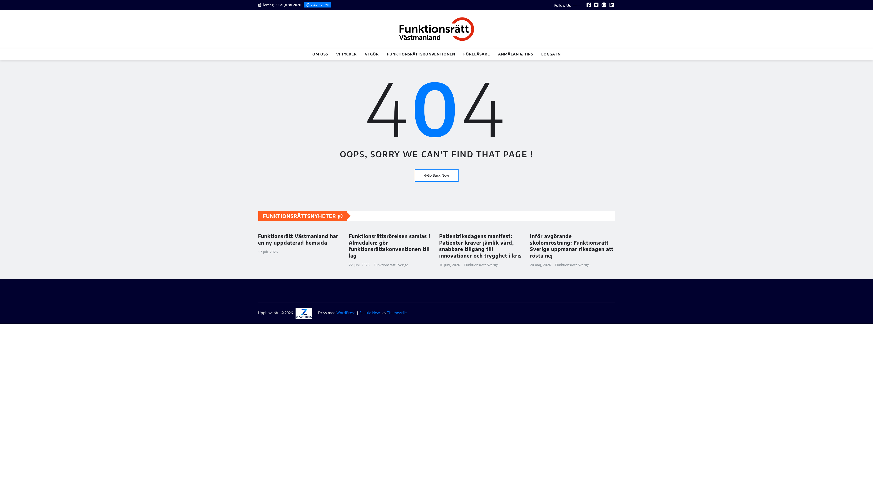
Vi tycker (346, 54)
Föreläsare (476, 54)
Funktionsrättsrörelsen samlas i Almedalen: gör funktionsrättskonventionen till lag (389, 246)
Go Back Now (438, 175)
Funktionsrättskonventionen (421, 54)
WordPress (346, 312)
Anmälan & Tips (515, 54)
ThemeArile (397, 312)
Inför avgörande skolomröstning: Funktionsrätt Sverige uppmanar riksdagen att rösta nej (571, 246)
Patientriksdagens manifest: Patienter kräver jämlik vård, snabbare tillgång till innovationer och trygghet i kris (480, 246)
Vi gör (372, 54)
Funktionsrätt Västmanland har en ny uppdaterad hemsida (298, 239)
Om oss (320, 54)
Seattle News (370, 312)
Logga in (551, 54)
